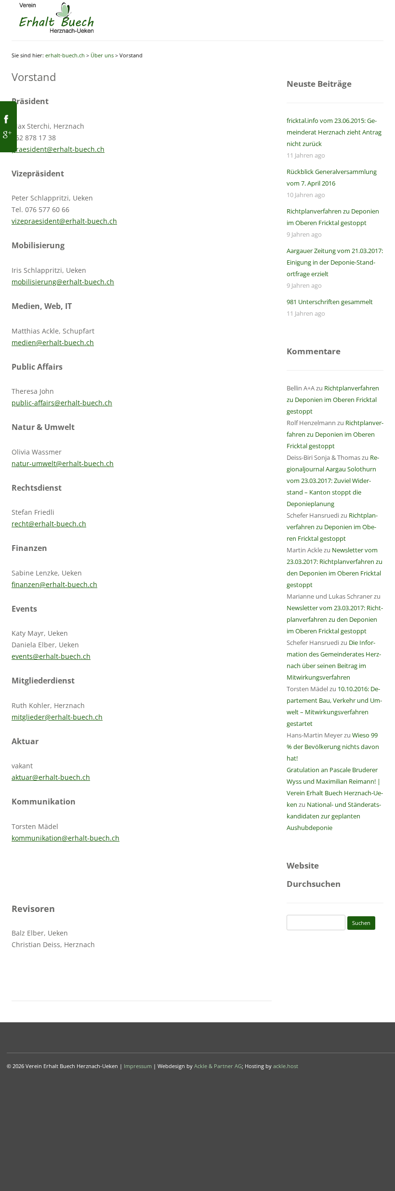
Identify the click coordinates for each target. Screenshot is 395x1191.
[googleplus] (6, 137)
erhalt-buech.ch (65, 55)
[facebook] (6, 122)
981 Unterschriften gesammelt (330, 301)
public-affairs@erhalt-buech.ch (62, 402)
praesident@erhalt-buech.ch (58, 149)
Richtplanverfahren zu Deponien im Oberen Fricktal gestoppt (333, 399)
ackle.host (285, 1066)
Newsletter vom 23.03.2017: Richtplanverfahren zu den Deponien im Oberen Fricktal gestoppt (335, 619)
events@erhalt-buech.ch (51, 656)
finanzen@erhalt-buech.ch (54, 584)
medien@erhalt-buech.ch (53, 342)
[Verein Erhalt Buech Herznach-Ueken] (56, 33)
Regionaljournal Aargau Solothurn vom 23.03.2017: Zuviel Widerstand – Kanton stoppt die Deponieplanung (333, 480)
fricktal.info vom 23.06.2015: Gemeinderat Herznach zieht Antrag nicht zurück (334, 132)
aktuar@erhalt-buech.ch (51, 777)
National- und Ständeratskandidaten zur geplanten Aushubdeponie (334, 816)
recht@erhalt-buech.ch (49, 523)
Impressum (138, 1066)
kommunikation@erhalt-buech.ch (65, 838)
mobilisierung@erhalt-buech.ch (63, 281)
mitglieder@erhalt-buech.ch (57, 717)
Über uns (102, 55)
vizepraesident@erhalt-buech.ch (64, 221)
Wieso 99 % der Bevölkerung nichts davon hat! (333, 747)
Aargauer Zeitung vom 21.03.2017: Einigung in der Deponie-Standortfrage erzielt (335, 262)
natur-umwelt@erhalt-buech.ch (63, 463)
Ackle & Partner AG (218, 1066)
